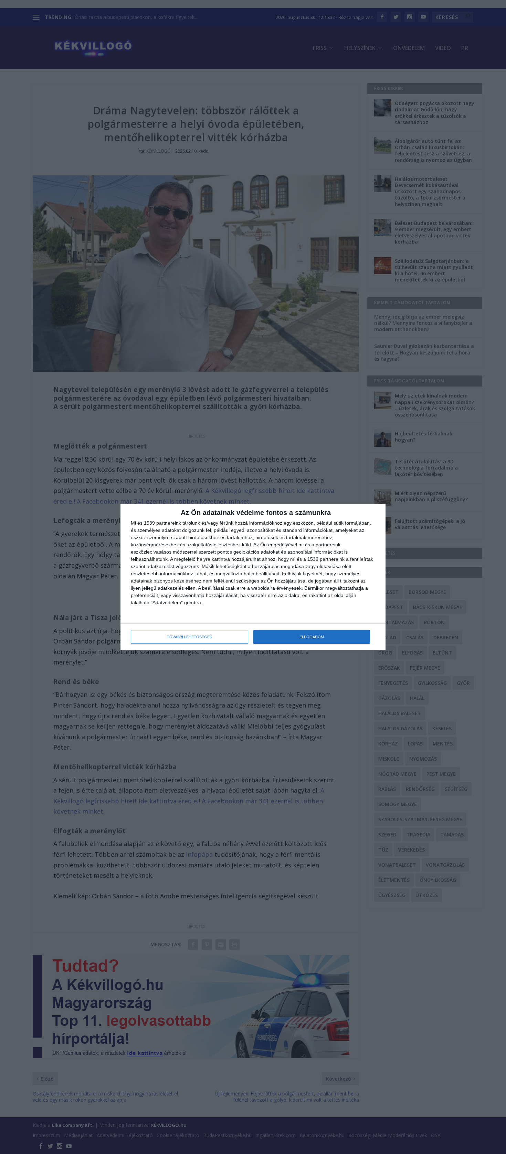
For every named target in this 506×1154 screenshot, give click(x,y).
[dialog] (253, 577)
